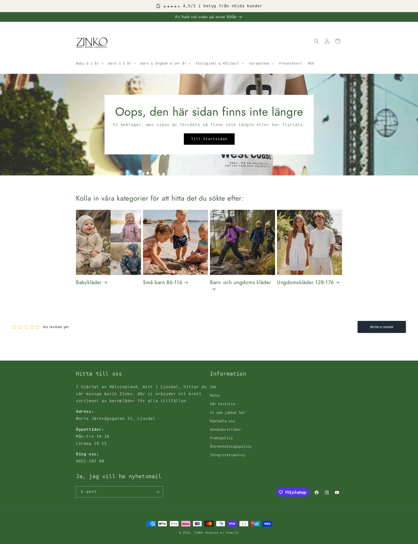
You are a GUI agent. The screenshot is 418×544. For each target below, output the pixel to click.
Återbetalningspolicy (231, 446)
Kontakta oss (222, 421)
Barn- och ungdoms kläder (240, 282)
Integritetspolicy (227, 455)
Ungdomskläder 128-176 (305, 282)
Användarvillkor (225, 429)
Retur (215, 395)
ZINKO (198, 532)
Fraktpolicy (221, 438)
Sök (213, 387)
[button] (89, 63)
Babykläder (89, 282)
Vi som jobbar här (227, 412)
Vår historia (222, 404)
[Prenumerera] (157, 492)
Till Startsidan (209, 139)
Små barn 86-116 (162, 282)
